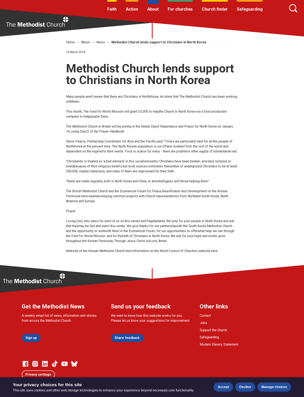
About (153, 9)
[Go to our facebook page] (25, 364)
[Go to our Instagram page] (35, 364)
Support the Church (213, 330)
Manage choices (274, 387)
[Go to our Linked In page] (45, 364)
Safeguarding (250, 9)
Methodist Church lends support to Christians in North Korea (158, 42)
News (100, 42)
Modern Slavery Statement (219, 344)
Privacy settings (38, 374)
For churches (180, 9)
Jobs (203, 323)
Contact (205, 316)
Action (132, 9)
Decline (245, 387)
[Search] (293, 8)
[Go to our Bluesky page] (74, 364)
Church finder (215, 9)
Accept (223, 387)
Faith (112, 9)
